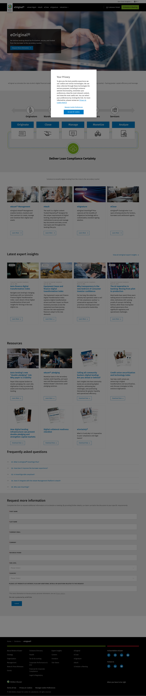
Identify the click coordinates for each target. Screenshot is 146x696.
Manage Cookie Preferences (74, 107)
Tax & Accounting (35, 659)
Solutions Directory (36, 651)
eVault (40, 7)
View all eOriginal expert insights (125, 255)
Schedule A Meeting (130, 7)
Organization (11, 659)
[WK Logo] (14, 682)
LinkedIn (121, 655)
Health (31, 655)
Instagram (115, 655)
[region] (74, 93)
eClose (46, 7)
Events (9, 670)
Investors (55, 659)
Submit (17, 603)
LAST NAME (13, 522)
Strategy (10, 655)
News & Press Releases (15, 667)
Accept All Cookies (74, 112)
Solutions (17, 641)
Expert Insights (57, 651)
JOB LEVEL (12, 563)
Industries (63, 7)
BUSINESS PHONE (15, 552)
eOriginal (77, 651)
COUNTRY (12, 573)
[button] (25, 462)
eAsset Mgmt (31, 7)
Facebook (108, 655)
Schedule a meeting (21, 48)
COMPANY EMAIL (15, 532)
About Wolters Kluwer (14, 651)
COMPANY (12, 542)
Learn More (15, 233)
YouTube (128, 655)
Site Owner (55, 663)
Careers (54, 655)
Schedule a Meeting (81, 667)
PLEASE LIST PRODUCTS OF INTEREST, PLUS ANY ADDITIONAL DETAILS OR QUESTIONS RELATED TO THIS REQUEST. (46, 583)
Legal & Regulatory (36, 675)
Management (11, 663)
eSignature (54, 7)
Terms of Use (11, 688)
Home (9, 641)
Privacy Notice (60, 593)
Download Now (83, 398)
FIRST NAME (13, 511)
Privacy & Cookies (25, 688)
